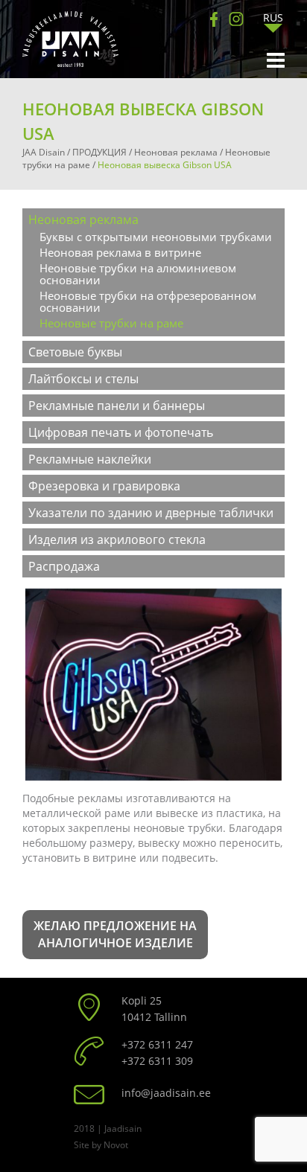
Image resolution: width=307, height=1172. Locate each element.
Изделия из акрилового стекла (117, 539)
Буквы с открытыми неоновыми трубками (155, 236)
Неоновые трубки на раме (111, 323)
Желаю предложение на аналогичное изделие (115, 934)
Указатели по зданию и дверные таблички (150, 513)
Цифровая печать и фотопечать (120, 432)
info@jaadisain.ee (166, 1093)
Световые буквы (75, 352)
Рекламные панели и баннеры (116, 405)
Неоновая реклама (83, 219)
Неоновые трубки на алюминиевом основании (137, 273)
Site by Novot (101, 1144)
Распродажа (64, 566)
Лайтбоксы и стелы (83, 379)
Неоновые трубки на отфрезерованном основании (147, 301)
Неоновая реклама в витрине (120, 252)
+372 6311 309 (157, 1061)
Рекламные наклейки (89, 459)
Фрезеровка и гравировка (104, 486)
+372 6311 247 (157, 1044)
